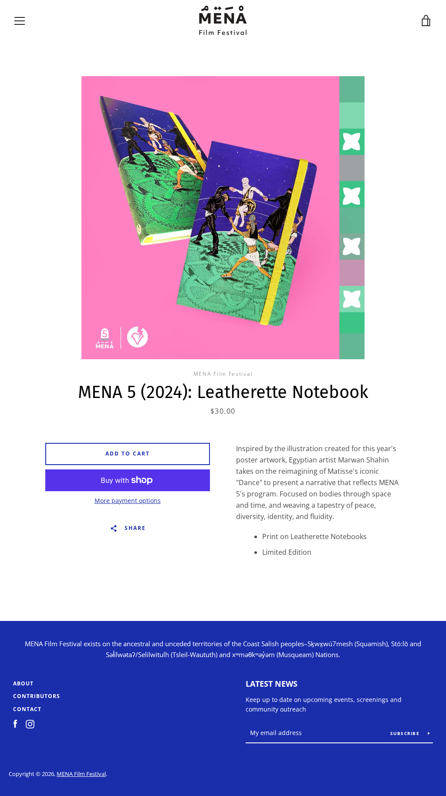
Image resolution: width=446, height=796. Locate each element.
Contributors (36, 696)
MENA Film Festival (81, 774)
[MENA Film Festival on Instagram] (30, 723)
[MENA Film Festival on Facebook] (15, 723)
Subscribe (406, 733)
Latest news (271, 683)
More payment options (128, 500)
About (23, 683)
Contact (27, 709)
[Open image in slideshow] (223, 217)
